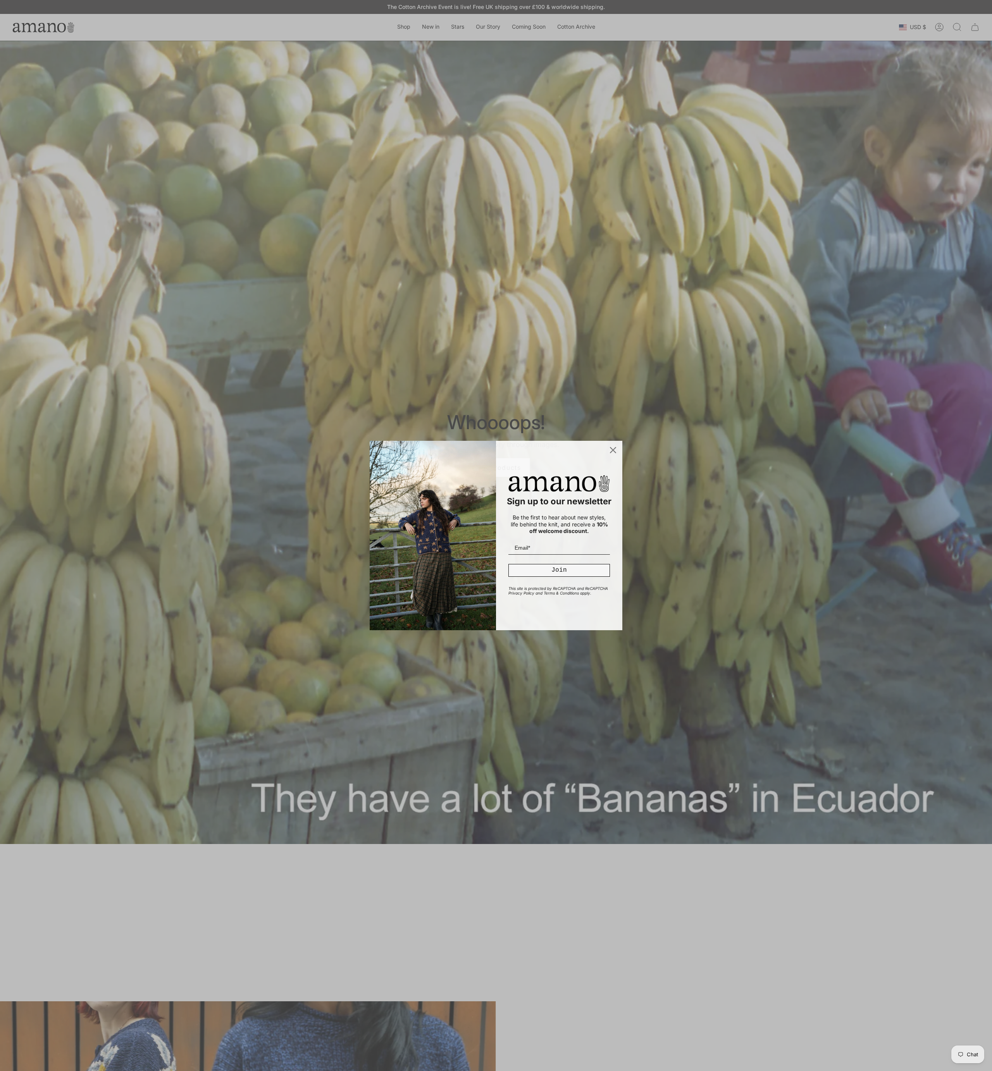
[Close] (613, 450)
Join (559, 570)
